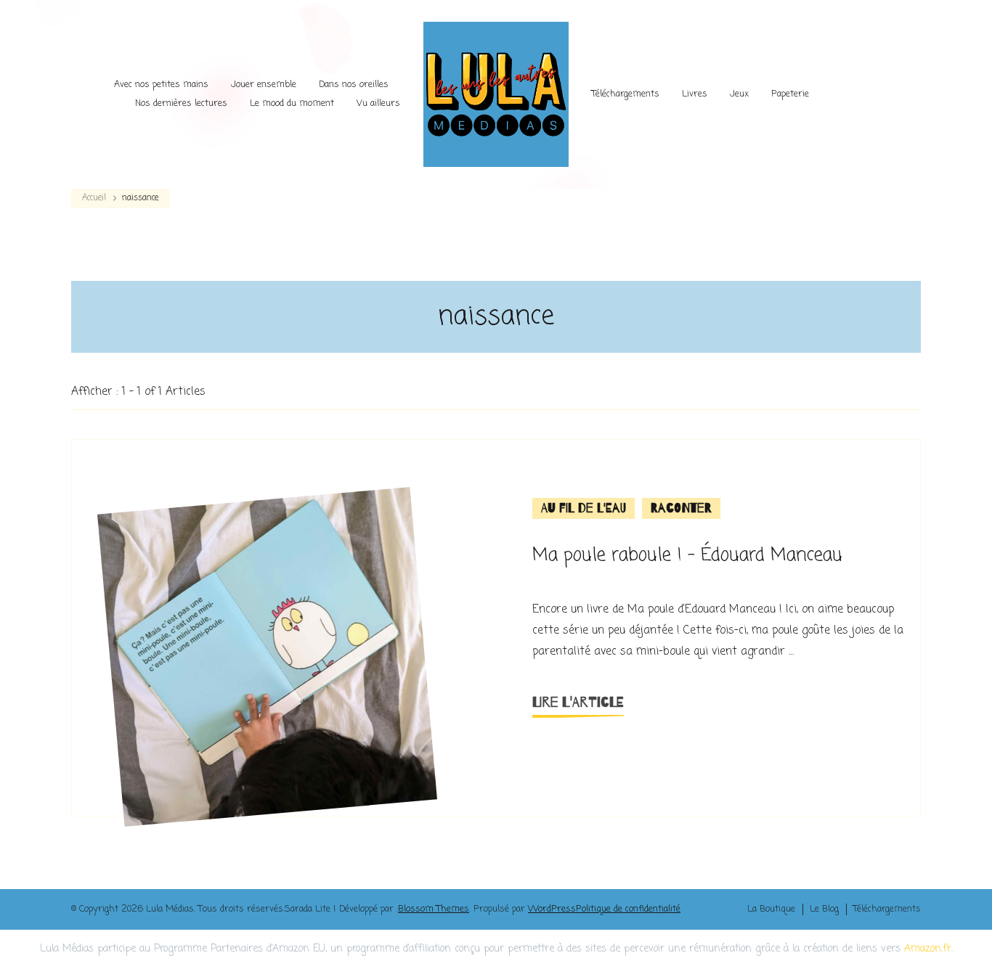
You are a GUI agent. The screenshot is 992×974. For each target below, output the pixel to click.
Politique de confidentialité (628, 909)
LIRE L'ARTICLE (578, 702)
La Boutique (771, 909)
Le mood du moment (292, 103)
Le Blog (824, 909)
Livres (694, 94)
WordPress (552, 909)
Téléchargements (625, 94)
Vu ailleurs (378, 103)
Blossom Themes (433, 909)
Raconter (681, 508)
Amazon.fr (927, 949)
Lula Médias (170, 909)
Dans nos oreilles (354, 84)
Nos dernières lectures (181, 103)
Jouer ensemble (263, 84)
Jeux (739, 94)
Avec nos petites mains (161, 84)
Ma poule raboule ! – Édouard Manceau (687, 555)
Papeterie (790, 94)
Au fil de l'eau (583, 508)
